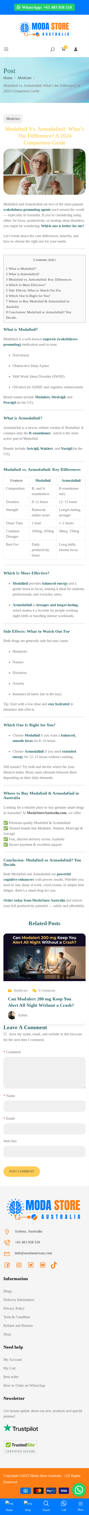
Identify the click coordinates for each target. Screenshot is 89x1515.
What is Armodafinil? (22, 274)
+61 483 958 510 (27, 1242)
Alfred (22, 1015)
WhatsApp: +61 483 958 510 (46, 7)
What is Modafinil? (21, 268)
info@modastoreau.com (33, 1253)
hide (51, 260)
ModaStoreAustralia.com (46, 813)
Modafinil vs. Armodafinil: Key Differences (39, 279)
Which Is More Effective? (26, 285)
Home (7, 78)
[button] (79, 1490)
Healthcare (21, 990)
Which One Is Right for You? (28, 296)
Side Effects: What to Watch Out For (33, 290)
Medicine (24, 78)
